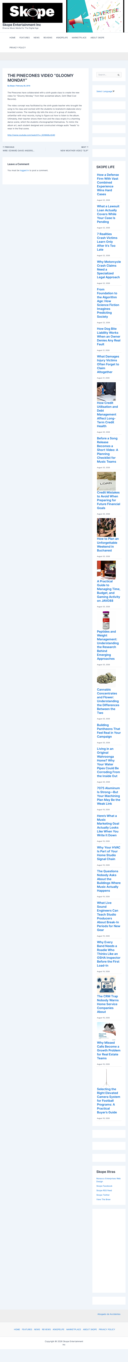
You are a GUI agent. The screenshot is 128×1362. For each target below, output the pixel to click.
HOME (17, 1329)
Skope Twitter (103, 1195)
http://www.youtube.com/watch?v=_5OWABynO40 (31, 135)
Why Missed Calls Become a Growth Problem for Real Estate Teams (108, 1050)
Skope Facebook (104, 1186)
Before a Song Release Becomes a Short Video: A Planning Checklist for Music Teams (107, 449)
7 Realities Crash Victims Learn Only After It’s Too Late (107, 241)
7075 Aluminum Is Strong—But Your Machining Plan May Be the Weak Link (108, 795)
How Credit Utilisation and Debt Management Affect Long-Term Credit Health (107, 414)
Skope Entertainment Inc (21, 25)
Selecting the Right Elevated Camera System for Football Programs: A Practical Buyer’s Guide (108, 1100)
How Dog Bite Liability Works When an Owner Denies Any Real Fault (108, 336)
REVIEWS (46, 1329)
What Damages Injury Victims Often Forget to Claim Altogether (108, 364)
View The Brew (103, 1199)
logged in (24, 170)
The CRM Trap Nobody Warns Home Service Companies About (108, 1004)
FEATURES (27, 1329)
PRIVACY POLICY (107, 1329)
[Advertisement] (112, 1250)
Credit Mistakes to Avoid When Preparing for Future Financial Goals (108, 500)
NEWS (37, 1329)
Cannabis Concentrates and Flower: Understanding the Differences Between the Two (108, 701)
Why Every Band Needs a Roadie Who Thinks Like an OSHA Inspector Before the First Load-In (108, 953)
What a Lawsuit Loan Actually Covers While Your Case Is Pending (108, 214)
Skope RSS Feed (104, 1190)
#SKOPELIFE (58, 1329)
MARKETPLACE (73, 1329)
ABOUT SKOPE (90, 1329)
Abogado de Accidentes (109, 1314)
